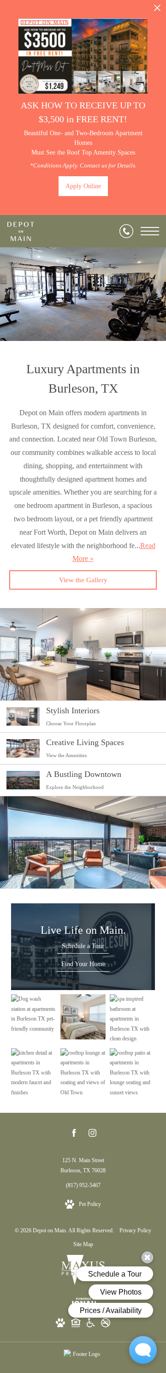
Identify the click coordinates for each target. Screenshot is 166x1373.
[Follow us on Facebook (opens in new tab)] (74, 1135)
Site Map (83, 1244)
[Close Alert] (157, 10)
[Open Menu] (150, 231)
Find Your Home (83, 964)
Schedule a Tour (83, 946)
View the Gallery (83, 580)
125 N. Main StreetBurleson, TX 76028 (83, 1165)
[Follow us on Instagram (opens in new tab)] (92, 1135)
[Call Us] (126, 231)
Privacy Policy (135, 1230)
